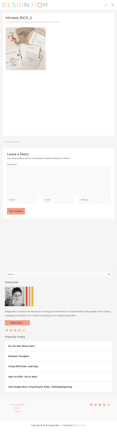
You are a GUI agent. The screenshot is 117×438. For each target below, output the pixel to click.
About (17, 408)
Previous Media (11, 142)
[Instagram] (15, 330)
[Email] (23, 330)
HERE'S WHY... (17, 323)
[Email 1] (108, 405)
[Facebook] (7, 330)
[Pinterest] (19, 330)
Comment (12, 164)
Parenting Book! (17, 405)
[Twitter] (11, 330)
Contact (17, 411)
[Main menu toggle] (106, 5)
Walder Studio (79, 425)
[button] (113, 5)
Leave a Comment (14, 22)
